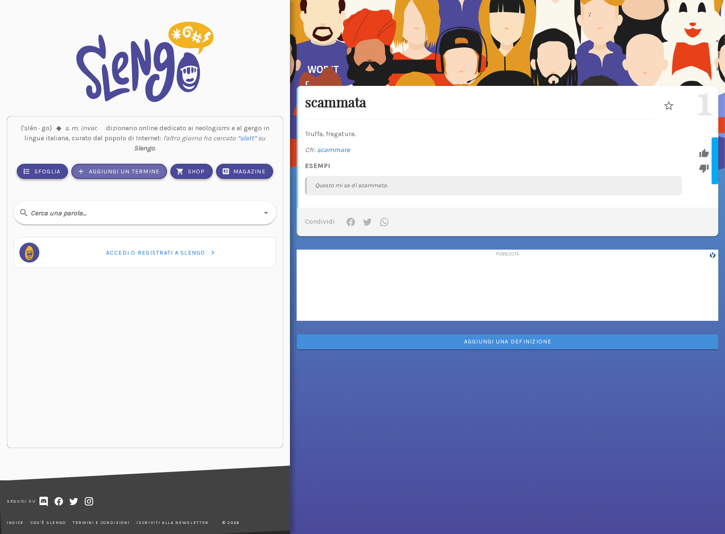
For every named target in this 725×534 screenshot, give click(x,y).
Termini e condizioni (101, 522)
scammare (333, 150)
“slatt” (246, 138)
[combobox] (145, 212)
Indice (15, 522)
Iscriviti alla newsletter (172, 522)
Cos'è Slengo (48, 522)
